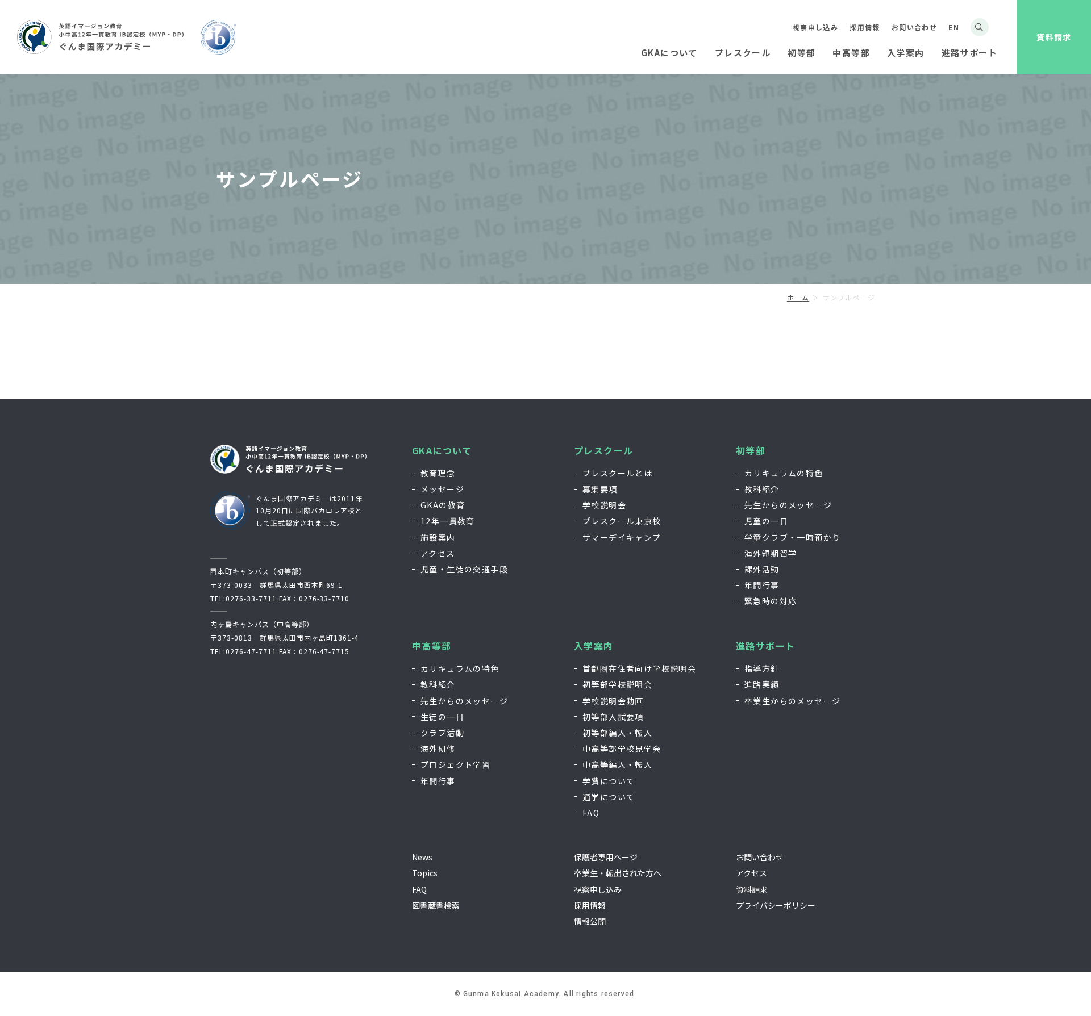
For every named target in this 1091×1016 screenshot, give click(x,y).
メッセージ (442, 489)
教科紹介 (762, 489)
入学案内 (594, 646)
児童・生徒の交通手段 (464, 569)
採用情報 (865, 27)
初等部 (750, 451)
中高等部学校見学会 (621, 748)
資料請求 (1054, 37)
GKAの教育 (442, 505)
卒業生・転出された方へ (617, 873)
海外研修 (438, 748)
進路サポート (765, 646)
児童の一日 (766, 521)
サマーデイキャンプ (621, 537)
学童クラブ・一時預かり (792, 537)
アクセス (437, 553)
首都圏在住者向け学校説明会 (639, 668)
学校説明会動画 (613, 701)
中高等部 (432, 646)
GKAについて (442, 451)
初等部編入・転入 (617, 732)
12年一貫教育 (447, 521)
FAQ (590, 813)
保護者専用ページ (606, 857)
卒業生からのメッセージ (792, 701)
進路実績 (762, 684)
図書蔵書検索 (436, 905)
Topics (425, 873)
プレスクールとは (617, 473)
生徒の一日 (442, 717)
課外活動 (762, 569)
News (422, 857)
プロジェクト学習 (455, 764)
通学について (608, 797)
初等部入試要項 (613, 717)
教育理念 (438, 473)
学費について (608, 781)
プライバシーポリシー (775, 905)
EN (953, 27)
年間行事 (762, 585)
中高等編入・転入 (617, 764)
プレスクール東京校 (621, 521)
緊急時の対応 (770, 601)
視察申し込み (815, 27)
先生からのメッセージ (788, 505)
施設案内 (438, 537)
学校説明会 (604, 505)
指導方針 (762, 668)
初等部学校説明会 (617, 684)
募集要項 (600, 489)
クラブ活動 (442, 732)
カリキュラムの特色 (783, 473)
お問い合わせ (914, 27)
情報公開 (590, 921)
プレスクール (603, 451)
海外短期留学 (770, 553)
